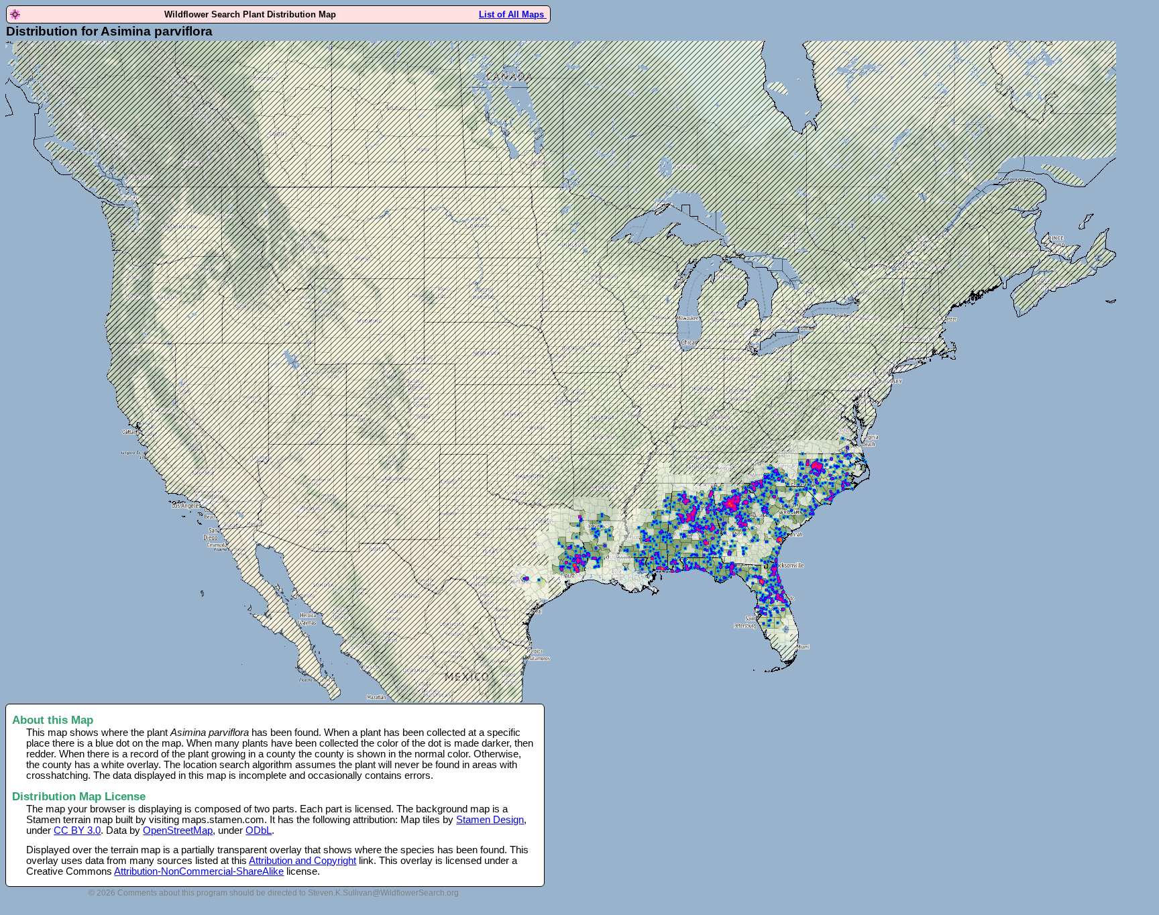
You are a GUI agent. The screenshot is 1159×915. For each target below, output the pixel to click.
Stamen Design (490, 819)
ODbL (258, 830)
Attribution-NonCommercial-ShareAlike (199, 871)
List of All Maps (513, 14)
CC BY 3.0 (77, 830)
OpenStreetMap (178, 830)
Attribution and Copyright (302, 860)
